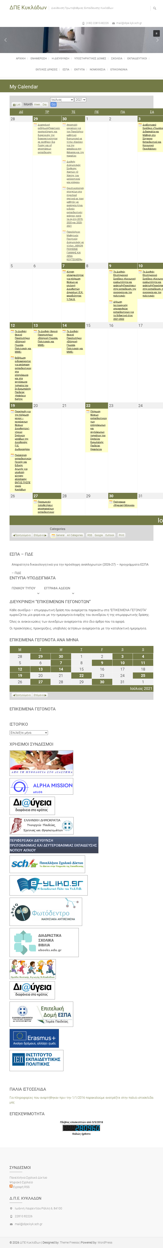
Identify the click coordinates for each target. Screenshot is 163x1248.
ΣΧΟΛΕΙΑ (116, 58)
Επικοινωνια (118, 69)
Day (45, 104)
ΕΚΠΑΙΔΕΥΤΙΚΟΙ (137, 58)
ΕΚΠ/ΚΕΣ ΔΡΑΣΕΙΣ (47, 69)
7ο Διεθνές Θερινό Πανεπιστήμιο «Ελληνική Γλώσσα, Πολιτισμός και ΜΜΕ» (23, 341)
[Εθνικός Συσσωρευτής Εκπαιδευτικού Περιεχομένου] (46, 900)
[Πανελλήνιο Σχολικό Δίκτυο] (47, 858)
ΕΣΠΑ (66, 69)
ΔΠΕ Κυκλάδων (28, 7)
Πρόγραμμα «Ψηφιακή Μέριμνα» (124, 503)
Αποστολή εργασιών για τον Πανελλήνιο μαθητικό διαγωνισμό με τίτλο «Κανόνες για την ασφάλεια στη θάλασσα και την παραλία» (75, 140)
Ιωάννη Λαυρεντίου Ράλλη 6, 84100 (38, 1208)
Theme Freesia (69, 1242)
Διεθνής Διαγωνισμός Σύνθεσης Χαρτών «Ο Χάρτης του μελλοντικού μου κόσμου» (74, 172)
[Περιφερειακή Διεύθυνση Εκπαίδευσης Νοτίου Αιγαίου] (54, 839)
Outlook (109, 536)
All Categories (75, 535)
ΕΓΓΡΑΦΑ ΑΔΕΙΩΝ (57, 588)
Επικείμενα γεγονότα (33, 708)
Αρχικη (20, 58)
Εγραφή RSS (21, 1187)
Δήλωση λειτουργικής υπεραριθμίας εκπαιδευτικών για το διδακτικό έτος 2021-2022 (123, 310)
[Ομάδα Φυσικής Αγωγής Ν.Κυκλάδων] (33, 961)
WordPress (105, 1242)
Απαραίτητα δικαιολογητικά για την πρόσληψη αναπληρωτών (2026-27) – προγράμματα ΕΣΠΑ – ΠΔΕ (80, 566)
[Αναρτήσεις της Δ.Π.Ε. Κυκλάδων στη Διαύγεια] (32, 799)
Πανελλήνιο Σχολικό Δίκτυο (28, 1177)
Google (99, 536)
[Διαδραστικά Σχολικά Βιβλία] (44, 930)
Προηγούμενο (23, 535)
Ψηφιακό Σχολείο (21, 1182)
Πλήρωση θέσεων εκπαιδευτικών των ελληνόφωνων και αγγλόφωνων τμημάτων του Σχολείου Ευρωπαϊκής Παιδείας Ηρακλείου (98, 430)
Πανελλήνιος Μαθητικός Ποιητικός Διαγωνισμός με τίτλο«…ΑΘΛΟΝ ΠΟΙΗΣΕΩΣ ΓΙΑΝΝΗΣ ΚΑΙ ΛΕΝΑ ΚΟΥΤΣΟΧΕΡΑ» (75, 246)
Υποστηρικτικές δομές (90, 58)
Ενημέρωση (39, 58)
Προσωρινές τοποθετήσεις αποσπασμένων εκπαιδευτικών (46, 507)
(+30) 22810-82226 (97, 23)
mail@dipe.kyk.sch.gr (129, 23)
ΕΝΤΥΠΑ (79, 69)
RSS (89, 535)
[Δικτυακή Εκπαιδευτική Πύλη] (49, 877)
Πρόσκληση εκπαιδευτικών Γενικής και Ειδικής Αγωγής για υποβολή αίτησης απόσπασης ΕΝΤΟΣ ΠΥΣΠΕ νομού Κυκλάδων (23, 472)
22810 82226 (23, 1216)
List (18, 105)
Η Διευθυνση (60, 58)
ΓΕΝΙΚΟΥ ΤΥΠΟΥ (23, 588)
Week (37, 104)
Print (122, 536)
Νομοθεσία (97, 69)
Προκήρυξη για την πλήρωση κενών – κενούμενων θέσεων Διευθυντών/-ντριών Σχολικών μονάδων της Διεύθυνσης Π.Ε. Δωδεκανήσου (23, 430)
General (60, 535)
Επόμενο (39, 535)
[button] (5, 40)
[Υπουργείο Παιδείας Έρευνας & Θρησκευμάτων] (42, 819)
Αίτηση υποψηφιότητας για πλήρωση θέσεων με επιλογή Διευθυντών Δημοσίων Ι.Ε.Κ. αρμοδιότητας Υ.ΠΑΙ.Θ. (75, 285)
